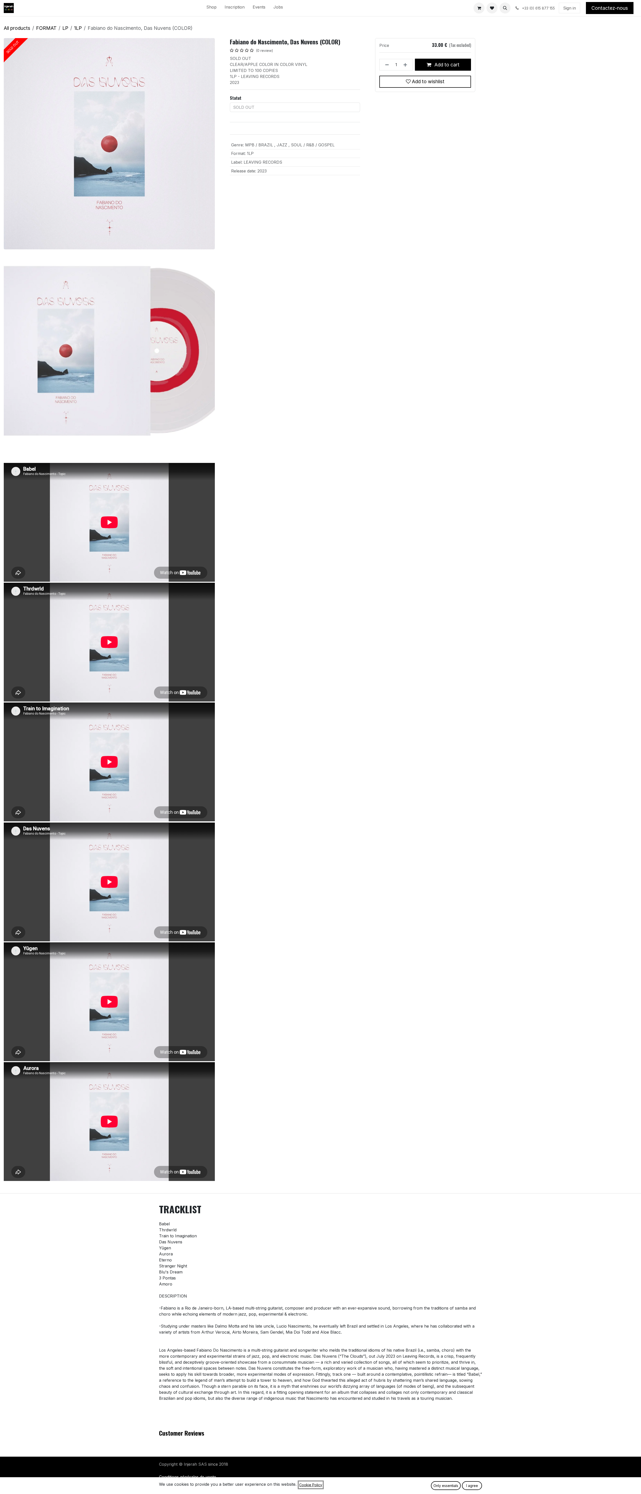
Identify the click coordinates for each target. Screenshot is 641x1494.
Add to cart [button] (446, 65)
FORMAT (46, 28)
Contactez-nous (609, 8)
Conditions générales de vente (187, 1476)
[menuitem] (211, 8)
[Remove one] (385, 64)
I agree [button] (472, 1485)
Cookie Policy (310, 1485)
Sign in (569, 8)
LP (65, 28)
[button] (505, 8)
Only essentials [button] (445, 1485)
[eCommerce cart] (479, 8)
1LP (78, 28)
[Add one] (407, 64)
